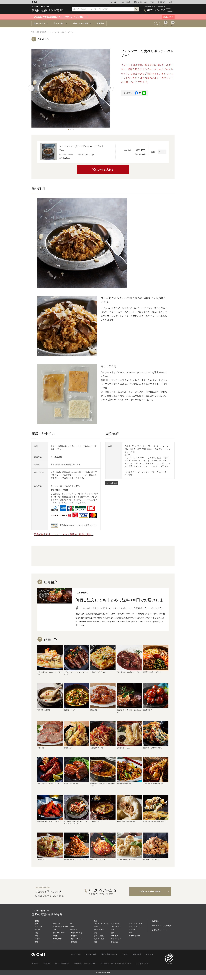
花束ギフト (98, 927)
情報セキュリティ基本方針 (85, 963)
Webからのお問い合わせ (150, 891)
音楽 (113, 930)
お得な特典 (161, 2)
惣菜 (37, 32)
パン (54, 942)
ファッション (116, 927)
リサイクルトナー (135, 924)
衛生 (130, 933)
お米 (36, 924)
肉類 (36, 933)
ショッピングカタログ (161, 925)
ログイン (165, 25)
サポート (172, 2)
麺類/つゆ (56, 924)
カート (173, 25)
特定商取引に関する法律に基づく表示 (116, 963)
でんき (152, 2)
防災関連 (132, 930)
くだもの (38, 927)
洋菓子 (37, 939)
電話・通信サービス (140, 2)
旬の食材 (73, 930)
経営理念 (47, 963)
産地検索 (73, 936)
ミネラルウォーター (60, 927)
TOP (32, 32)
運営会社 (35, 963)
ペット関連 (115, 924)
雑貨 (95, 942)
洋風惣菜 (43, 32)
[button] (68, 129)
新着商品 (100, 23)
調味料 (55, 936)
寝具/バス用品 (99, 939)
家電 (95, 933)
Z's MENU (43, 38)
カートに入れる (105, 169)
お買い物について (159, 930)
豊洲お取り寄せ (76, 933)
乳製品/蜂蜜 (57, 939)
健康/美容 (74, 942)
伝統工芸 (114, 942)
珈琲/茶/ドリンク (59, 933)
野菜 (36, 936)
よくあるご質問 (142, 963)
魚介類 (37, 930)
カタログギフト (76, 939)
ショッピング (113, 2)
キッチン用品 (99, 936)
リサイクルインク (135, 927)
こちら (67, 158)
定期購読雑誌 (99, 930)
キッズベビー (116, 939)
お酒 (54, 930)
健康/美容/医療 (134, 936)
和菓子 (37, 942)
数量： (154, 152)
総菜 (72, 927)
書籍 (113, 933)
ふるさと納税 (126, 2)
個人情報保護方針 (62, 963)
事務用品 (114, 936)
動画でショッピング (101, 924)
